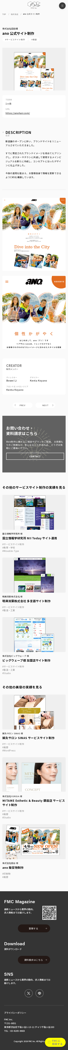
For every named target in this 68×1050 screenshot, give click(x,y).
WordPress (9, 750)
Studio (7, 673)
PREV (22, 405)
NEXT (45, 405)
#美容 (34, 39)
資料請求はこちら (33, 959)
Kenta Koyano (38, 380)
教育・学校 (9, 547)
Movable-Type (11, 550)
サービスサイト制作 (14, 544)
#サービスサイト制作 (15, 39)
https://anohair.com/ (18, 113)
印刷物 (7, 873)
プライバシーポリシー (15, 1012)
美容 (6, 747)
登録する (33, 928)
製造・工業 (9, 610)
